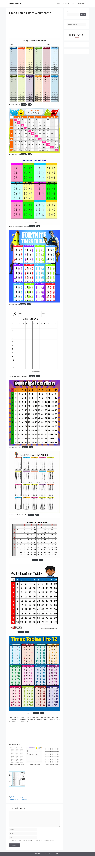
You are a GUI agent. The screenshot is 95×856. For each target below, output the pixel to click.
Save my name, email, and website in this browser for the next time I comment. (32, 840)
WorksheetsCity (15, 3)
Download (24, 104)
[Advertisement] (34, 28)
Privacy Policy (81, 3)
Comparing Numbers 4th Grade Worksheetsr (20, 797)
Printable (12, 796)
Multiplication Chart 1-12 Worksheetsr (19, 799)
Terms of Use (66, 3)
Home (58, 3)
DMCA (73, 3)
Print (30, 104)
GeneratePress (56, 853)
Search (69, 12)
